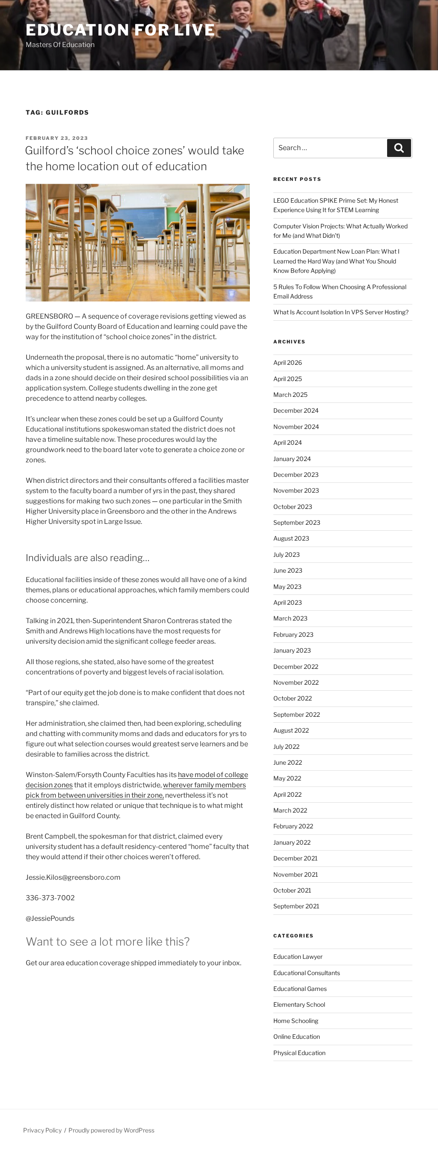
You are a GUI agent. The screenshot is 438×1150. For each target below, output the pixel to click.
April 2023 (287, 602)
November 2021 (295, 874)
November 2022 (296, 682)
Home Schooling (295, 1020)
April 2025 (287, 378)
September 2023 (296, 522)
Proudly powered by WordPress (111, 1130)
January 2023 (292, 650)
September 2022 (296, 714)
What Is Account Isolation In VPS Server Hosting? (340, 312)
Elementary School (299, 1004)
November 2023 (296, 490)
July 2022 (286, 746)
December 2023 (296, 474)
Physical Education (299, 1052)
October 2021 (292, 890)
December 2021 (295, 858)
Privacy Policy (42, 1130)
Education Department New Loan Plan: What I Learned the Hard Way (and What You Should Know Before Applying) (336, 261)
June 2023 (287, 570)
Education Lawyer (298, 956)
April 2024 (287, 442)
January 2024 (292, 458)
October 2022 (292, 698)
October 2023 (292, 506)
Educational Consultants (306, 972)
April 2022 (287, 794)
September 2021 (296, 906)
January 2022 (292, 842)
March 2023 (290, 618)
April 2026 (287, 362)
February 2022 (293, 826)
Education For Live (121, 30)
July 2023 (286, 554)
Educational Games (300, 988)
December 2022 (295, 666)
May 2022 (287, 778)
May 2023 (287, 586)
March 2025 (290, 394)
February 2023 (293, 634)
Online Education (296, 1036)
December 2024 (296, 410)
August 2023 (291, 538)
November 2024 (296, 426)
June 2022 (287, 762)
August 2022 (291, 730)
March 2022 (290, 810)
